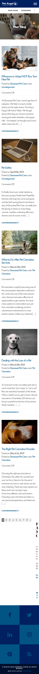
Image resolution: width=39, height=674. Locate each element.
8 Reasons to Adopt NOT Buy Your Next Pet (19, 78)
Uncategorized (8, 87)
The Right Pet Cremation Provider (18, 449)
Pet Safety (7, 167)
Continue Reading (9, 131)
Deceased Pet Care (18, 83)
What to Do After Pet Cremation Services (18, 261)
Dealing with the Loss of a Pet (16, 360)
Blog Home (13, 10)
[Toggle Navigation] (34, 10)
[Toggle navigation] (35, 4)
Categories (26, 10)
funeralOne (26, 671)
